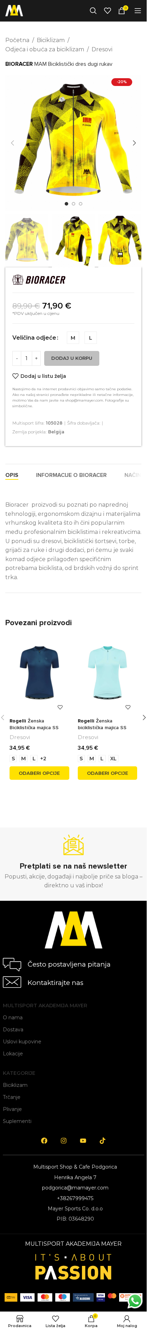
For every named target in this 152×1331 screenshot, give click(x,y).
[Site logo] (14, 10)
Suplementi (17, 1121)
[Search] (93, 11)
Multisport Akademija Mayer (45, 1005)
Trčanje (12, 1097)
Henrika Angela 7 (75, 1177)
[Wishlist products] (107, 11)
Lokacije (13, 1053)
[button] (12, 143)
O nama (13, 1017)
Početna (17, 40)
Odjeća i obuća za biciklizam (44, 49)
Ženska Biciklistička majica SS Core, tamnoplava (34, 728)
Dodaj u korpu (71, 358)
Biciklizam (51, 40)
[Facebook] (44, 1140)
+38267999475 (75, 1198)
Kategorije (19, 1073)
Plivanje (12, 1109)
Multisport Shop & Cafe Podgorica (75, 1167)
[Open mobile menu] (138, 11)
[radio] (73, 338)
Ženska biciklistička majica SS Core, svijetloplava (102, 728)
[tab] (11, 475)
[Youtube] (83, 1140)
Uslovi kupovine (22, 1041)
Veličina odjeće (34, 337)
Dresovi (102, 49)
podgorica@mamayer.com (75, 1188)
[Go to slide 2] (73, 204)
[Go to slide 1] (66, 204)
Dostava (13, 1029)
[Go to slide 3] (80, 204)
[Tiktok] (102, 1140)
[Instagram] (63, 1140)
